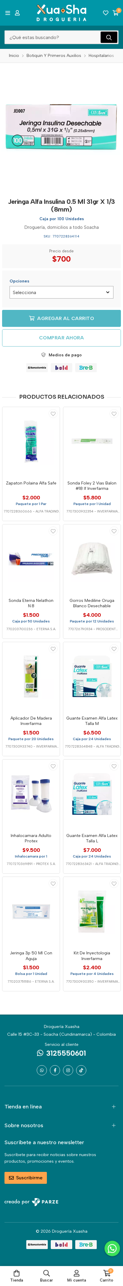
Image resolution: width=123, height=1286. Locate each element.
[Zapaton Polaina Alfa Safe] (31, 441)
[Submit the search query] (109, 37)
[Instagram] (68, 1070)
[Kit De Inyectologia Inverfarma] (92, 911)
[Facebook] (55, 1070)
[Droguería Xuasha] (61, 12)
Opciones (19, 281)
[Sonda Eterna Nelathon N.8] (31, 559)
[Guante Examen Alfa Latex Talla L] (92, 794)
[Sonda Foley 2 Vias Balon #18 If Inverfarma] (92, 441)
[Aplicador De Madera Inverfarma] (31, 676)
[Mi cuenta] (17, 12)
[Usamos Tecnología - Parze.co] (31, 1202)
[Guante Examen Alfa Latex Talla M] (92, 676)
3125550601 (66, 1053)
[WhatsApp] (42, 1070)
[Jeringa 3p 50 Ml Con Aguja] (31, 911)
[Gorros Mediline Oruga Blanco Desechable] (92, 559)
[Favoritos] (105, 12)
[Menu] (7, 13)
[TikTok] (81, 1070)
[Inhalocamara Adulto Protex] (31, 794)
